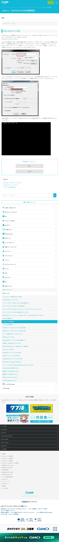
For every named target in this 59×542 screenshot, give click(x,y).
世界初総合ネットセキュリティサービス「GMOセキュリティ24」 (14, 509)
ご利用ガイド (23, 7)
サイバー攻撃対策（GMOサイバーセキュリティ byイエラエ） (22, 512)
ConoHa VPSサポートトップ (14, 7)
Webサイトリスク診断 (42, 509)
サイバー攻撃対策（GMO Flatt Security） (44, 512)
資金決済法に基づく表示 (7, 474)
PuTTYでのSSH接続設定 (10, 187)
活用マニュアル (30, 7)
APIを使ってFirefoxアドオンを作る (12, 182)
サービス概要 (5, 488)
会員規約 (4, 454)
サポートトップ (4, 7)
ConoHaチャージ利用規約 (7, 458)
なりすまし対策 (4, 514)
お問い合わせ (5, 479)
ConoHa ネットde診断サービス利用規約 (10, 463)
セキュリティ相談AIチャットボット (8, 510)
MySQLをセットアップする (10, 185)
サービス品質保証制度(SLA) (7, 477)
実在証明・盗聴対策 (5, 512)
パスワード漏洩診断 (32, 509)
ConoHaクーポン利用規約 (7, 460)
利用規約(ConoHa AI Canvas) (8, 465)
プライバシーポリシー (6, 481)
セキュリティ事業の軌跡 (13, 514)
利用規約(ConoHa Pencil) (7, 467)
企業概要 (4, 486)
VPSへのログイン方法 (9, 23)
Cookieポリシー (5, 483)
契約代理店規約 (5, 470)
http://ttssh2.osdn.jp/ (12, 39)
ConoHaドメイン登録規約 (7, 456)
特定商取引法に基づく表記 (7, 472)
